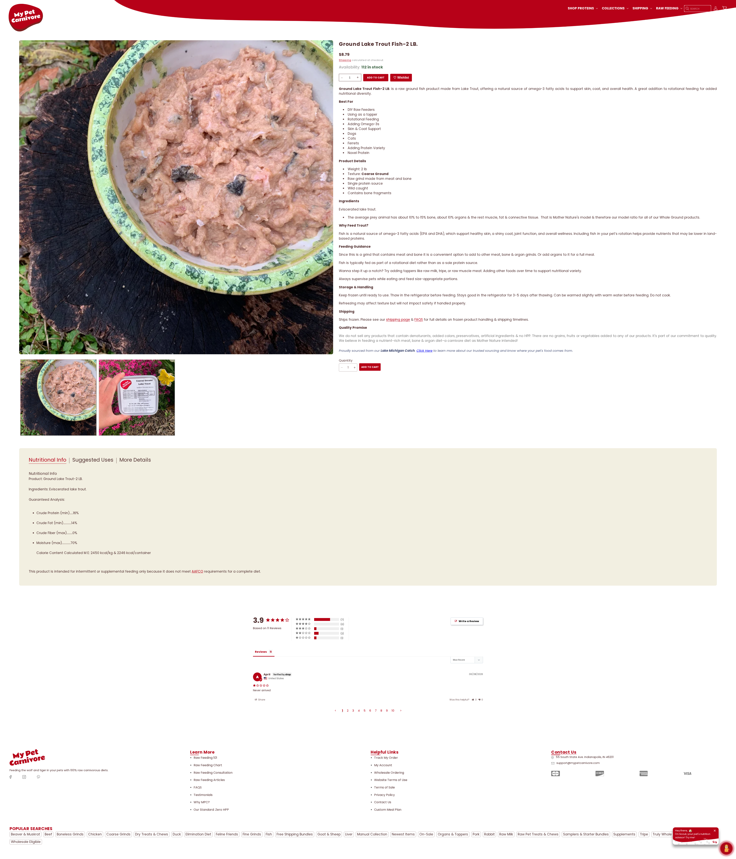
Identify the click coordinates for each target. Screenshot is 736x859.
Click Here (424, 350)
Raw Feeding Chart (208, 765)
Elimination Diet (198, 834)
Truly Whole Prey (666, 834)
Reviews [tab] (261, 652)
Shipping (345, 60)
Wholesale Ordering (389, 772)
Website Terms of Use (390, 780)
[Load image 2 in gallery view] (137, 397)
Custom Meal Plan (387, 809)
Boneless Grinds (70, 834)
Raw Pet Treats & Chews (538, 834)
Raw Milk (506, 834)
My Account (383, 765)
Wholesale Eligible (26, 841)
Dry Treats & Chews (151, 834)
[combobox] (697, 8)
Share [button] (261, 699)
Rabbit (489, 834)
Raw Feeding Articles (209, 780)
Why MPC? (202, 802)
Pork (476, 834)
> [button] (401, 711)
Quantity (345, 360)
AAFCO (197, 571)
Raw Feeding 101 (205, 757)
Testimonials (203, 795)
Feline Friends (227, 834)
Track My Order (386, 757)
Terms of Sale (384, 787)
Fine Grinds (252, 834)
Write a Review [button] (469, 621)
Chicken (95, 834)
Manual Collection (372, 834)
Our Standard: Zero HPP (211, 809)
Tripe (644, 834)
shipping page (398, 319)
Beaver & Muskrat (25, 834)
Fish (269, 834)
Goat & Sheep (329, 834)
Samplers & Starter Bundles (586, 834)
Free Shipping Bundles (295, 834)
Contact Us (382, 802)
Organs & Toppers (453, 834)
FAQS (418, 319)
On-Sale (426, 834)
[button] (582, 8)
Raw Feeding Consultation (213, 772)
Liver (348, 834)
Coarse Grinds (118, 834)
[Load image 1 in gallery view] (58, 397)
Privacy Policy (384, 795)
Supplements (624, 834)
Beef (48, 834)
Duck (177, 834)
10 (393, 711)
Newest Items (403, 834)
